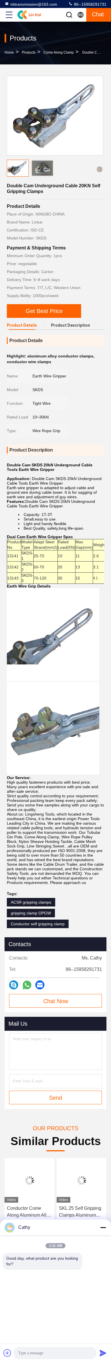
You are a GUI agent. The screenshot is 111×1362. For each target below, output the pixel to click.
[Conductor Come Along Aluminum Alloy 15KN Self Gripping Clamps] (29, 1180)
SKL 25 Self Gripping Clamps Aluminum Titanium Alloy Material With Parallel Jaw (80, 1212)
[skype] (13, 985)
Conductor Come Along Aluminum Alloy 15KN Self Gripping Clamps (29, 1212)
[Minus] (103, 1227)
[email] (40, 985)
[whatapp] (27, 985)
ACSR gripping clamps (31, 902)
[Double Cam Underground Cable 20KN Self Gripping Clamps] (55, 116)
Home (9, 52)
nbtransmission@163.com (33, 4)
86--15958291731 (89, 4)
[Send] (103, 1353)
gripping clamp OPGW (31, 913)
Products (29, 52)
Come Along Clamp (59, 52)
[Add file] (7, 1353)
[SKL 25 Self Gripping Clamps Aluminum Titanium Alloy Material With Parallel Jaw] (81, 1180)
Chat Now (55, 1001)
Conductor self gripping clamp (38, 924)
